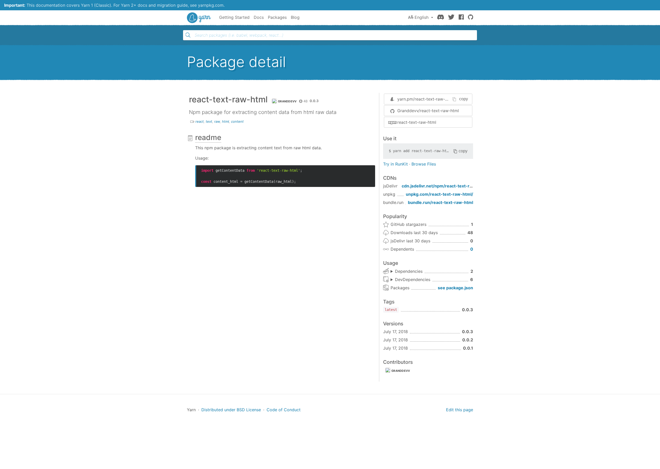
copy (463, 99)
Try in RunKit (395, 164)
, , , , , (410, 280)
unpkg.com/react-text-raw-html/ (439, 194)
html (225, 121)
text (209, 121)
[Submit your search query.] (188, 35)
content (237, 121)
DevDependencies (412, 279)
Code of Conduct (284, 409)
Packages (277, 17)
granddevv (400, 371)
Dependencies (409, 271)
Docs (259, 17)
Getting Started (234, 17)
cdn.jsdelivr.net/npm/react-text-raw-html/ (445, 185)
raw (217, 121)
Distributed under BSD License (231, 409)
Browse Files (423, 164)
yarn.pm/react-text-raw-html (425, 99)
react (199, 121)
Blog (295, 17)
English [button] (421, 17)
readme (208, 137)
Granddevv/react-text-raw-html (428, 110)
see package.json (455, 287)
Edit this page (459, 409)
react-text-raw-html (416, 122)
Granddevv (287, 101)
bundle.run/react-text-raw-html (440, 202)
